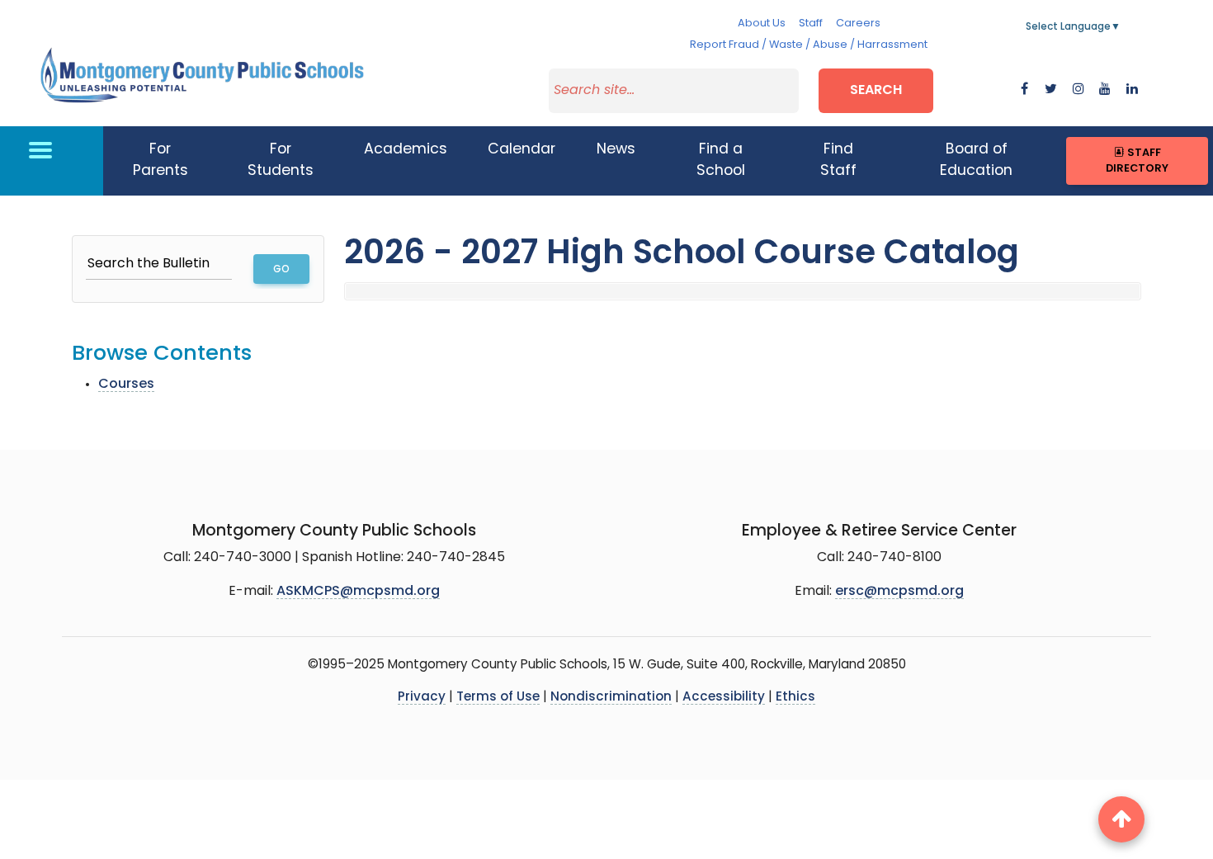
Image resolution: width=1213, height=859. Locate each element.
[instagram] (1078, 90)
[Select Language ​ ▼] (1121, 27)
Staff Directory (1137, 161)
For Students (281, 160)
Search (876, 90)
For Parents (160, 160)
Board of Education (976, 160)
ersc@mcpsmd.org (899, 591)
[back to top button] (1121, 819)
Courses (126, 384)
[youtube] (1105, 90)
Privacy (422, 697)
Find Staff (838, 160)
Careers (858, 23)
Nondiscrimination (611, 697)
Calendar (521, 150)
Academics (405, 150)
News (616, 150)
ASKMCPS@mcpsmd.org (358, 591)
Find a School (720, 160)
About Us (762, 23)
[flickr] (1132, 90)
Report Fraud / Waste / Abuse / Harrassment (808, 45)
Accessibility (723, 697)
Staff (811, 23)
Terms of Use (498, 697)
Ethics (795, 697)
